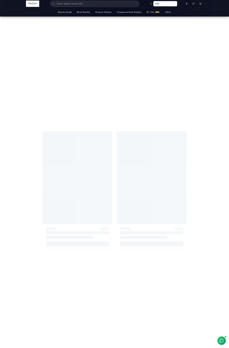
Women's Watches (103, 12)
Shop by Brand (65, 12)
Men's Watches (83, 12)
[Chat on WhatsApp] (221, 340)
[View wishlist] (193, 3)
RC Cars (153, 12)
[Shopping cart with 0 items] (200, 3)
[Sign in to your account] (186, 3)
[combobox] (165, 3)
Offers (168, 12)
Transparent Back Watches (129, 12)
